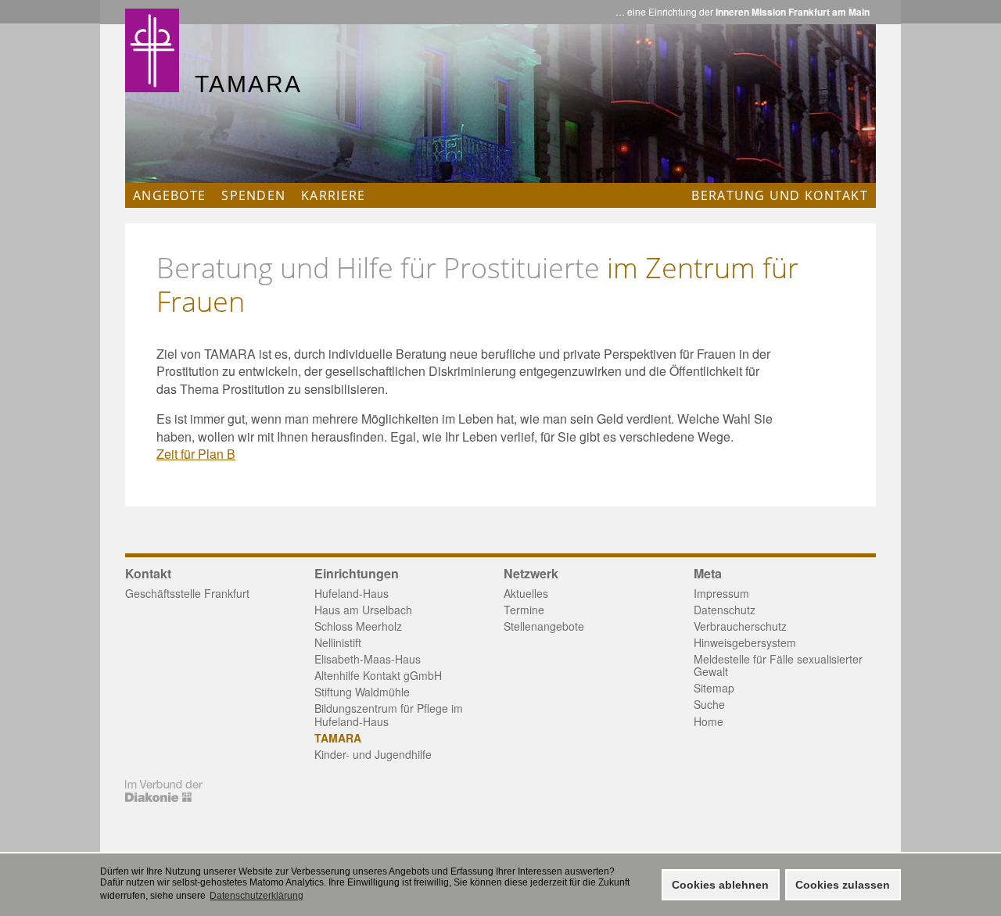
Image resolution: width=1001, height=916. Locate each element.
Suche (709, 704)
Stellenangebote (544, 626)
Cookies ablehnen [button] (720, 884)
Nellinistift (337, 642)
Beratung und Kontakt (779, 195)
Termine (524, 609)
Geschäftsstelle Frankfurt (187, 593)
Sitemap (714, 688)
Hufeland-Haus (351, 593)
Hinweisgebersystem (745, 642)
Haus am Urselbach (363, 609)
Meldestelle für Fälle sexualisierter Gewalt (778, 665)
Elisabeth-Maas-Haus (367, 659)
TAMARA (337, 738)
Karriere (333, 195)
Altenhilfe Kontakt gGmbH (378, 675)
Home (708, 721)
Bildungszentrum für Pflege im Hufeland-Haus (388, 714)
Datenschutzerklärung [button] (256, 895)
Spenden (253, 195)
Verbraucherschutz (740, 626)
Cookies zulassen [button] (842, 884)
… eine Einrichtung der (742, 12)
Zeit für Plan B (195, 454)
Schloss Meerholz (358, 626)
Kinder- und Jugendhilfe (373, 754)
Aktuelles (526, 593)
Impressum (721, 593)
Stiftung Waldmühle (362, 691)
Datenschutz (724, 609)
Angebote (169, 195)
